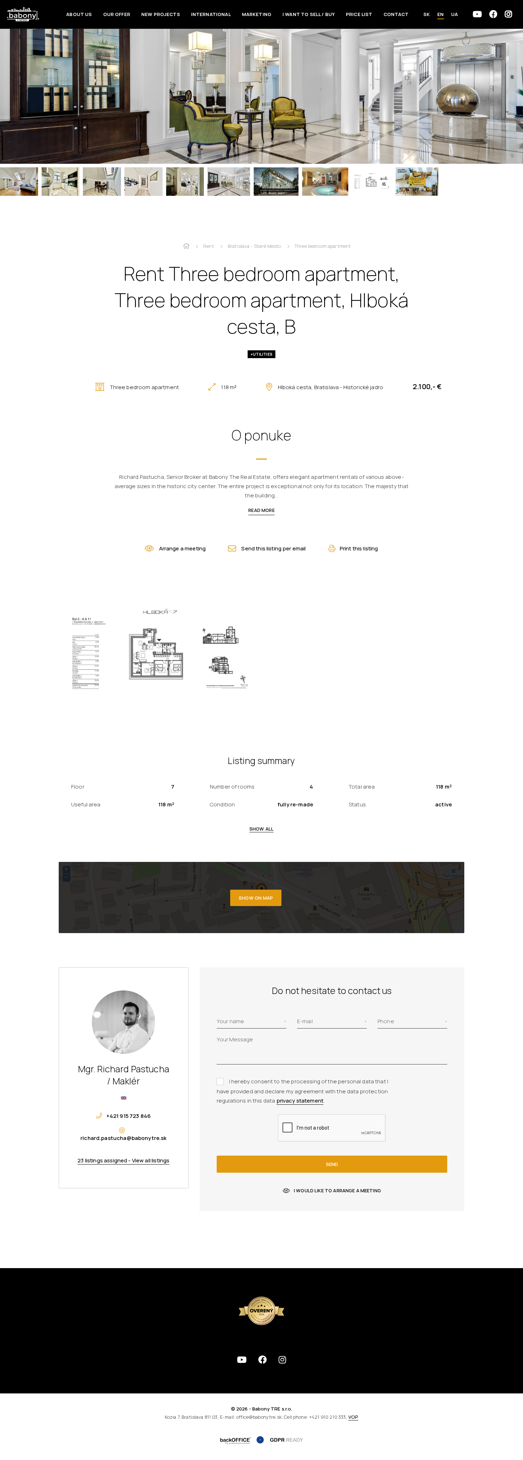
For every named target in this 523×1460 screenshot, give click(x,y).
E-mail (305, 1021)
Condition (222, 804)
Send (332, 1164)
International (211, 14)
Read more (261, 510)
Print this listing (359, 548)
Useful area (86, 804)
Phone (385, 1021)
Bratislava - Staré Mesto (254, 246)
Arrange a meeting (182, 548)
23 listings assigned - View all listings (123, 1160)
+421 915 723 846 (128, 1116)
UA (454, 14)
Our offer (116, 14)
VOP (353, 1417)
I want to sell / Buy (308, 14)
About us (79, 14)
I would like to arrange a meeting (337, 1190)
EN (440, 14)
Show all (261, 829)
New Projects (160, 14)
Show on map (256, 898)
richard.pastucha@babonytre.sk (123, 1138)
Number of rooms (232, 786)
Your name (230, 1021)
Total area (362, 786)
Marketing (256, 14)
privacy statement (300, 1100)
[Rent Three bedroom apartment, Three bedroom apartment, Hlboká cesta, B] (261, 92)
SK (426, 14)
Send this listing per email (273, 548)
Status (357, 804)
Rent (208, 246)
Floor (77, 786)
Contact (396, 14)
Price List (359, 14)
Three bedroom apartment (323, 246)
